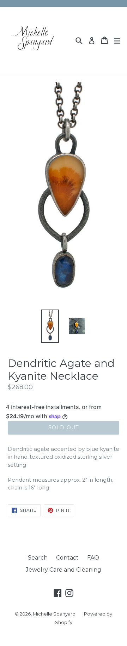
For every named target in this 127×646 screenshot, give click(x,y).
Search (38, 557)
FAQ (93, 557)
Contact (67, 557)
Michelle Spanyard (54, 614)
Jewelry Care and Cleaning (63, 569)
